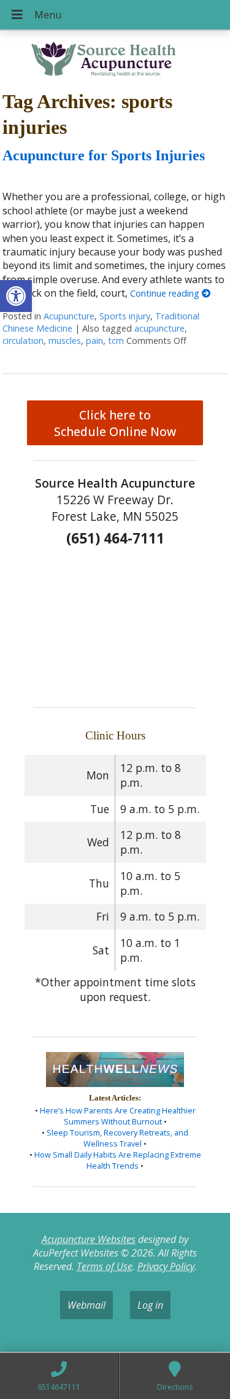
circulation (23, 340)
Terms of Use (104, 1266)
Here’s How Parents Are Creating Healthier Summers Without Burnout (118, 1116)
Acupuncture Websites (89, 1239)
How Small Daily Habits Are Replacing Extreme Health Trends (117, 1160)
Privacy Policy (165, 1266)
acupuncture (159, 328)
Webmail (86, 1305)
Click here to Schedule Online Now (115, 423)
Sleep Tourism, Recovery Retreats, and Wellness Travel (117, 1138)
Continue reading (166, 293)
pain (94, 340)
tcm (116, 340)
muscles (64, 340)
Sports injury (124, 316)
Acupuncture (69, 316)
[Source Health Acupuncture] (115, 56)
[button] (16, 296)
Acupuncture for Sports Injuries (103, 155)
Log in (150, 1305)
